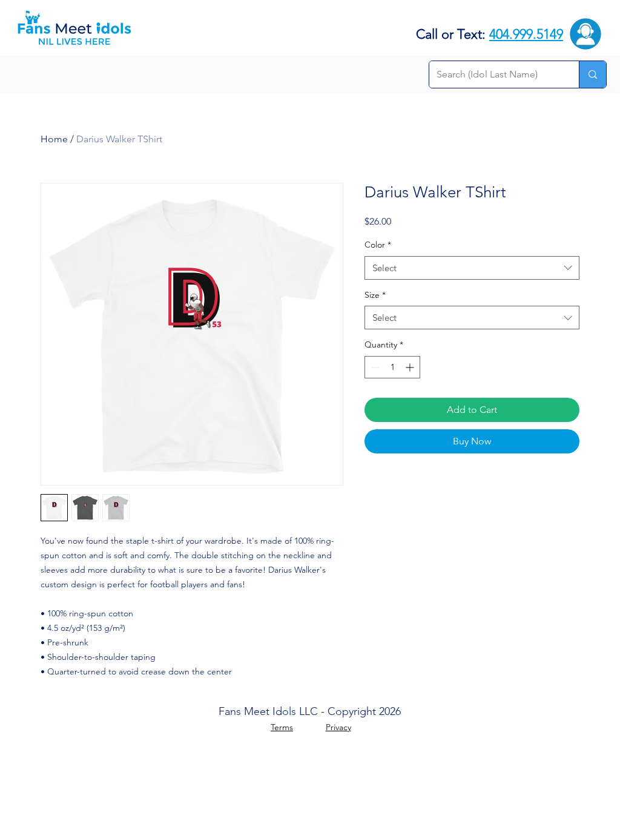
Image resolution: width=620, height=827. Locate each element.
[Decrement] (373, 367)
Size (375, 294)
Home (54, 139)
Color (377, 244)
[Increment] (410, 367)
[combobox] (471, 268)
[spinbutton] (392, 367)
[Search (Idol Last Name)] (592, 74)
